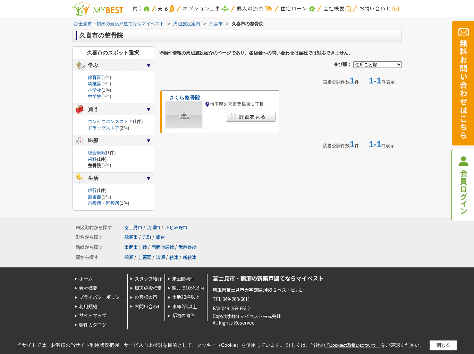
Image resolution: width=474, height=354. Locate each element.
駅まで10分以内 (188, 288)
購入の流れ (250, 8)
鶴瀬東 (131, 237)
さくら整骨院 (184, 97)
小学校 (94, 90)
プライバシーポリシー (101, 297)
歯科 (92, 159)
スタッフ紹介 (148, 278)
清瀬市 (153, 227)
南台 (160, 237)
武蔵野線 (187, 247)
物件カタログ (92, 324)
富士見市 (133, 227)
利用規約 (88, 306)
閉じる (443, 345)
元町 (146, 237)
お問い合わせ (375, 8)
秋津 (173, 257)
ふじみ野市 (176, 227)
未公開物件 (183, 278)
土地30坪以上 (186, 297)
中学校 (94, 96)
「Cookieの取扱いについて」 (353, 345)
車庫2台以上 (184, 306)
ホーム (86, 278)
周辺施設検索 (148, 288)
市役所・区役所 (103, 203)
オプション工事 (201, 8)
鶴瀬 (128, 257)
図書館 (94, 197)
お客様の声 (146, 297)
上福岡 (144, 257)
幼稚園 (94, 83)
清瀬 (160, 257)
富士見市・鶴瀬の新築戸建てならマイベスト (268, 278)
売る (163, 8)
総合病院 (97, 152)
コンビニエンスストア (110, 121)
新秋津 (189, 257)
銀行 (92, 190)
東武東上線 (135, 247)
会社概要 (334, 8)
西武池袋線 (162, 247)
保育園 (94, 77)
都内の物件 (183, 315)
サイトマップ (92, 315)
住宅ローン (294, 8)
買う (137, 8)
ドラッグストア (103, 128)
